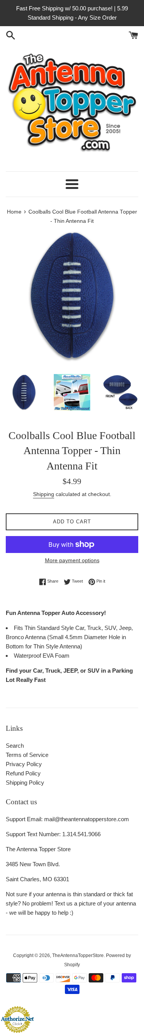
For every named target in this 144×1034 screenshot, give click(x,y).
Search (15, 745)
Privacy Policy (24, 764)
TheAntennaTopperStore (78, 955)
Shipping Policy (25, 782)
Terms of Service (27, 755)
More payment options (72, 560)
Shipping (43, 494)
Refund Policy (23, 773)
